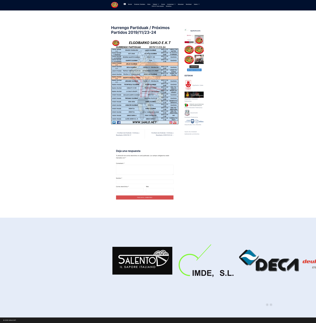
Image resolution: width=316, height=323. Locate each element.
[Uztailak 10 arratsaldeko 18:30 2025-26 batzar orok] (189, 49)
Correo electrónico (122, 186)
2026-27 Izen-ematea (158, 6)
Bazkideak (189, 4)
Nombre (119, 178)
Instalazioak (170, 4)
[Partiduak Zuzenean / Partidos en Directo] (125, 4)
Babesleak (181, 4)
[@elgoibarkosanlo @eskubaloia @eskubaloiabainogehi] (189, 39)
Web (147, 186)
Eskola (163, 4)
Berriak (130, 4)
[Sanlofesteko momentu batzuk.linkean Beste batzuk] (199, 59)
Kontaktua (168, 6)
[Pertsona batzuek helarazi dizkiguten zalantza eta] (199, 39)
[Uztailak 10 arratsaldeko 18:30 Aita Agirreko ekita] (189, 59)
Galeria (196, 4)
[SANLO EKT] (114, 5)
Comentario (120, 163)
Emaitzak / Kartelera (139, 4)
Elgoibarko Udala (197, 85)
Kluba (148, 4)
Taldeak (155, 4)
